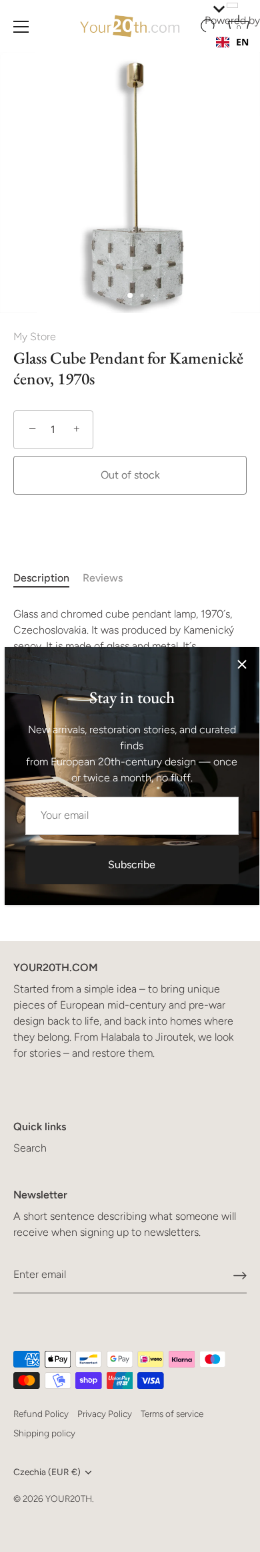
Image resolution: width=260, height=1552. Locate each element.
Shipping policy (44, 1433)
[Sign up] (240, 1275)
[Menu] (21, 26)
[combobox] (232, 42)
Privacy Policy (104, 1413)
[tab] (48, 578)
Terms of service (172, 1413)
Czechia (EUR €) (47, 1471)
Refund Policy (41, 1413)
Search (30, 1148)
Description (41, 577)
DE (242, 55)
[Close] (242, 664)
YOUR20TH (68, 1498)
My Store (34, 336)
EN (242, 41)
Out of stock (130, 475)
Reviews (103, 577)
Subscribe (131, 864)
